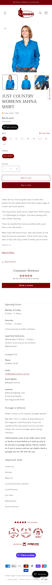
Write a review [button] (26, 285)
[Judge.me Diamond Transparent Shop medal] (14, 533)
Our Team (9, 495)
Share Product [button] (10, 262)
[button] (5, 13)
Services (8, 472)
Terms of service (25, 579)
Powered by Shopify (29, 575)
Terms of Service (12, 507)
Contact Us (9, 467)
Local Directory (11, 490)
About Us (9, 478)
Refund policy (10, 501)
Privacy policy (12, 579)
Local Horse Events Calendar (17, 484)
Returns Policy (8, 252)
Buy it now (26, 185)
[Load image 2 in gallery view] (26, 82)
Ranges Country (16, 575)
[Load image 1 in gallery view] (10, 82)
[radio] (4, 139)
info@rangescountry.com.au (17, 374)
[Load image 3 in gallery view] (42, 82)
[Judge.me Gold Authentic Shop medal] (26, 533)
